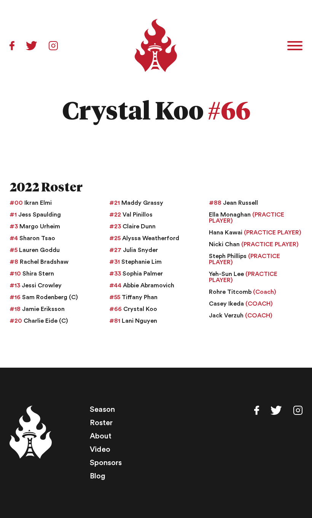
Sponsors (106, 463)
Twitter (31, 45)
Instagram (53, 45)
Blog (97, 476)
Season (102, 409)
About (100, 436)
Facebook (12, 45)
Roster (101, 423)
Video (100, 449)
